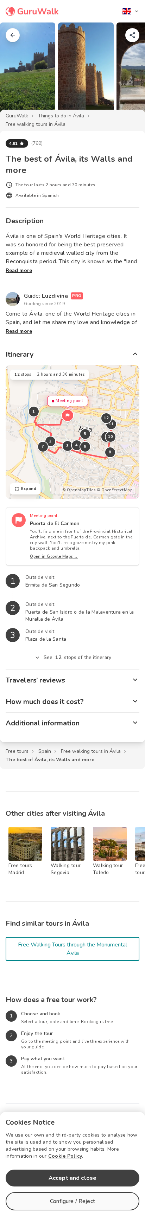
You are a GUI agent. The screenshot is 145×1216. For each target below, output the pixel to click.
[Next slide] (128, 71)
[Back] (13, 35)
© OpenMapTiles (78, 490)
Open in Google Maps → (54, 556)
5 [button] (85, 433)
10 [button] (110, 436)
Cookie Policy (65, 1156)
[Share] (132, 35)
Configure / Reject (72, 1201)
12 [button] (106, 418)
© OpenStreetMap (115, 490)
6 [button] (85, 446)
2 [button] (50, 441)
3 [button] (67, 445)
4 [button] (76, 445)
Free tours (17, 751)
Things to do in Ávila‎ (61, 115)
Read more (19, 270)
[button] (67, 415)
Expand (28, 488)
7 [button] (43, 446)
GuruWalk (17, 115)
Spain (44, 751)
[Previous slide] (17, 71)
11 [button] (111, 424)
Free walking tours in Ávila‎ (35, 124)
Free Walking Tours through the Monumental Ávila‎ (72, 949)
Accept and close (72, 1178)
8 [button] (110, 452)
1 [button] (33, 411)
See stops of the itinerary (77, 657)
